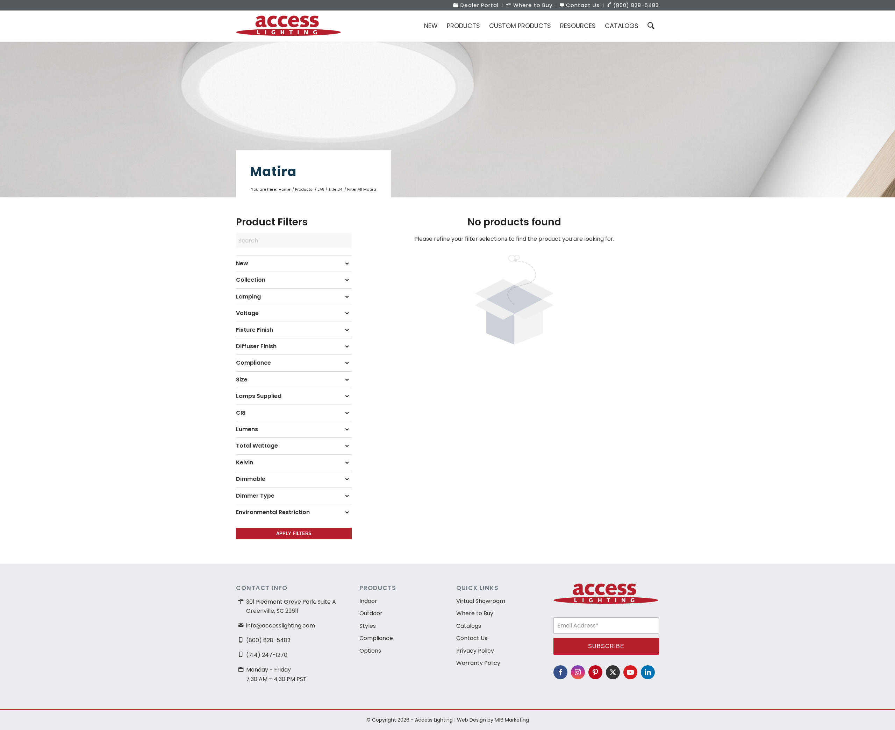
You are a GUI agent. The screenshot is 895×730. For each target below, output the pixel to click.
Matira (273, 171)
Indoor (368, 601)
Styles (367, 626)
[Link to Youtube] (630, 672)
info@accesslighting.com (280, 626)
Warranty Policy (478, 663)
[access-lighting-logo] (288, 26)
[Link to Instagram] (578, 672)
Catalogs (468, 626)
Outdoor (370, 613)
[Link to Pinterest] (595, 672)
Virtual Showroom (480, 601)
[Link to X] (613, 672)
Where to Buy (474, 613)
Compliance (376, 638)
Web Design (471, 719)
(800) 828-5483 (268, 640)
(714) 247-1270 (266, 655)
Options (370, 651)
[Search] (651, 26)
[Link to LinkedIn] (648, 672)
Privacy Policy (475, 651)
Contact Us (471, 638)
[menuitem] (476, 5)
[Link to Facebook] (560, 672)
